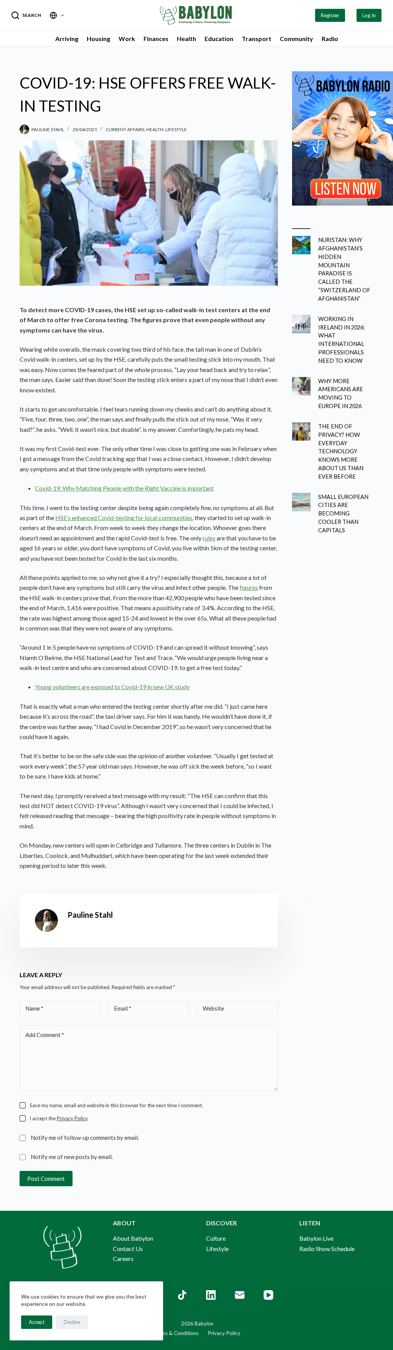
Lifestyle (176, 129)
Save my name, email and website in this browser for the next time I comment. (116, 1105)
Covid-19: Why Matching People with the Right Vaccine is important (124, 488)
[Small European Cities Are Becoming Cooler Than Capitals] (301, 502)
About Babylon (133, 1238)
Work (127, 38)
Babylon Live (316, 1238)
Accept (37, 1322)
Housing (98, 38)
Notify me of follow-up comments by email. (85, 1137)
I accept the (59, 1118)
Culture (216, 1238)
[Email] (239, 1295)
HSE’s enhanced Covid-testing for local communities (123, 517)
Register (330, 15)
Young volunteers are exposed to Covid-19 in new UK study (112, 686)
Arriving (66, 38)
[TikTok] (182, 1295)
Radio (330, 38)
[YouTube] (268, 1295)
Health (186, 38)
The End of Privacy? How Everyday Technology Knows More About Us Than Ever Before (340, 451)
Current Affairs (125, 129)
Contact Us (128, 1248)
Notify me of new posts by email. (72, 1156)
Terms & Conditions (175, 1333)
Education (219, 38)
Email (122, 1008)
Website (213, 1008)
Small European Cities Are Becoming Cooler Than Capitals (343, 513)
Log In (369, 15)
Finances (156, 38)
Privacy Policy (72, 1118)
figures (248, 587)
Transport (256, 38)
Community (296, 38)
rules (209, 538)
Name (34, 1008)
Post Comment (46, 1178)
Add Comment (44, 1034)
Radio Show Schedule (327, 1248)
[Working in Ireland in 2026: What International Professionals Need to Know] (301, 324)
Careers (123, 1258)
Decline (72, 1322)
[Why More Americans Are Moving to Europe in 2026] (301, 386)
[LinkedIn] (211, 1295)
